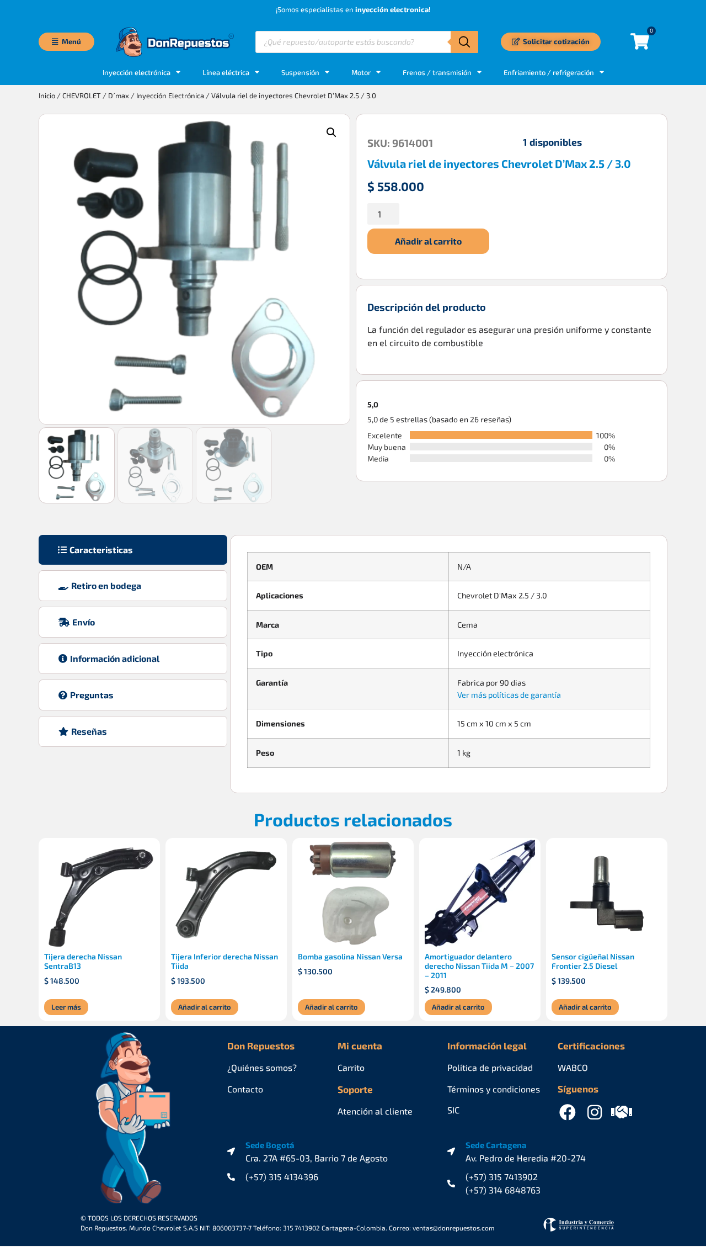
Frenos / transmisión (437, 72)
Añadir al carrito (428, 241)
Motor (361, 72)
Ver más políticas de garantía (509, 694)
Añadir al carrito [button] (204, 1006)
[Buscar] (464, 42)
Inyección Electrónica (170, 95)
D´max (118, 95)
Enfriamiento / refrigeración (549, 72)
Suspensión (300, 72)
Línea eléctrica (225, 72)
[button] (331, 132)
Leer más (66, 1006)
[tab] (133, 550)
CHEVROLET (81, 95)
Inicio (47, 95)
